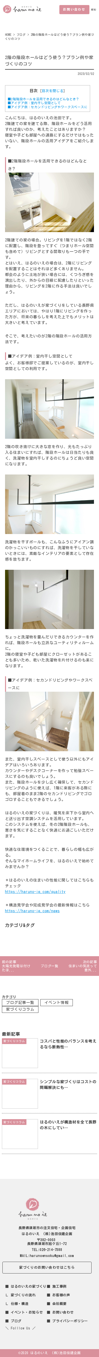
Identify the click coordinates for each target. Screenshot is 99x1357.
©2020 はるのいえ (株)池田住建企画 (49, 1353)
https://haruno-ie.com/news (32, 911)
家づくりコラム (20, 1009)
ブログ (16, 1321)
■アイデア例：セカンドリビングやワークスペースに (47, 107)
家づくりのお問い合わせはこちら (47, 1267)
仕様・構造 (20, 1303)
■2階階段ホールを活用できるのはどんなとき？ (43, 99)
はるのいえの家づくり (28, 1286)
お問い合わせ (74, 9)
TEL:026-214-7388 (47, 1249)
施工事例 (59, 1286)
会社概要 (59, 1303)
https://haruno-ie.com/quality (35, 892)
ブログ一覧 (49, 966)
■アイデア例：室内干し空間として (34, 103)
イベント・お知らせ (27, 1312)
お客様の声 (61, 1295)
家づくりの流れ (23, 1295)
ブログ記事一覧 (20, 1002)
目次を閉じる (52, 91)
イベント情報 (56, 1002)
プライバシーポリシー (70, 1321)
